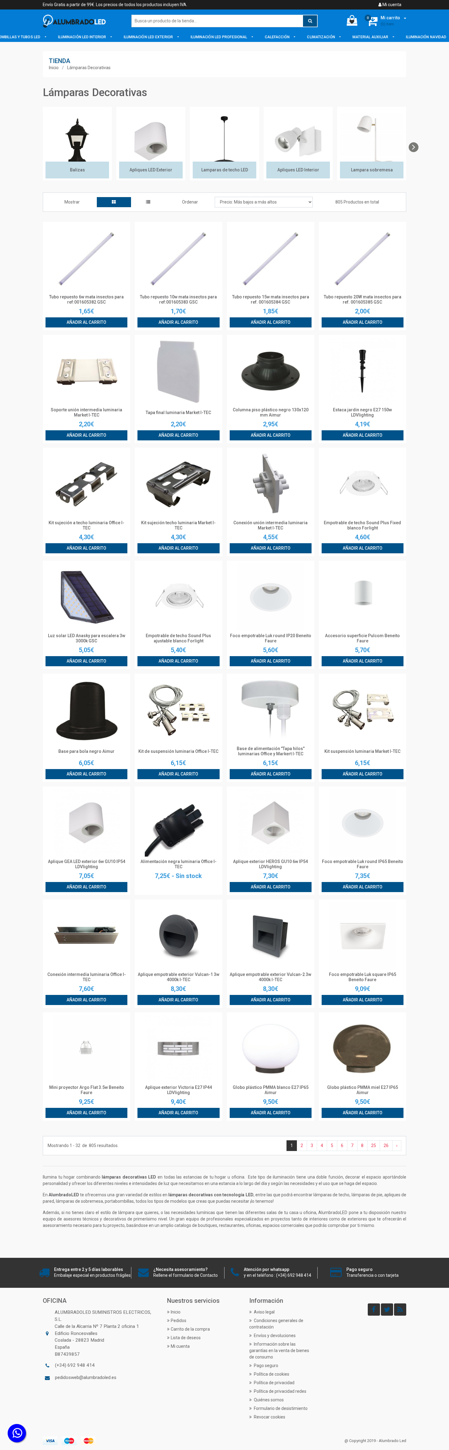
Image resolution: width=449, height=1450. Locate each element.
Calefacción (277, 37)
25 (373, 1145)
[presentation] (413, 147)
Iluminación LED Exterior (149, 37)
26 (386, 1145)
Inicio (54, 67)
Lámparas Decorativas (89, 67)
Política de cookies (271, 1374)
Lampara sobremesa (372, 169)
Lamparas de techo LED (224, 169)
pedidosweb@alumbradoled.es (85, 1377)
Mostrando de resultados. (83, 1145)
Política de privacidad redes (279, 1391)
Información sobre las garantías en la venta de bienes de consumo (279, 1350)
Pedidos (178, 1320)
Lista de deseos (186, 1337)
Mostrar (72, 202)
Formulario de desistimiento (280, 1408)
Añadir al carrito (86, 322)
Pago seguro (265, 1365)
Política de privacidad (273, 1382)
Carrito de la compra (190, 1329)
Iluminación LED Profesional (219, 37)
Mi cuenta (391, 4)
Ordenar (190, 202)
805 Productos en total (357, 202)
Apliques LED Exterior (151, 169)
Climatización (321, 37)
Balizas (77, 169)
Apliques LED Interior (298, 169)
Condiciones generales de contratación (276, 1323)
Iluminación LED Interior (82, 37)
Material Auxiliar (370, 37)
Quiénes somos (268, 1399)
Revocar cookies (269, 1416)
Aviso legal (264, 1312)
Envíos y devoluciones (274, 1335)
